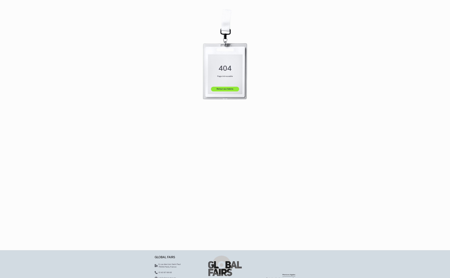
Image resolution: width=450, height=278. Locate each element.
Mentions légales (288, 275)
